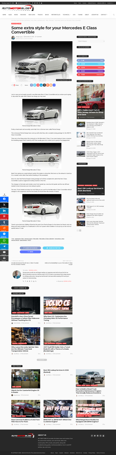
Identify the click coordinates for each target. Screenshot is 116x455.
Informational (88, 185)
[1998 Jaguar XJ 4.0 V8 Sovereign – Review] (81, 208)
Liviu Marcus (49, 323)
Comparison (81, 185)
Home (4, 15)
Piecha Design (15, 240)
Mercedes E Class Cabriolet (46, 238)
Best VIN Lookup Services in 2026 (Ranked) (90, 189)
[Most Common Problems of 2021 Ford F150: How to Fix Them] (25, 409)
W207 (29, 240)
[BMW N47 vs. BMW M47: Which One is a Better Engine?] (58, 409)
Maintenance (94, 385)
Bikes (47, 15)
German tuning (28, 238)
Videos (89, 416)
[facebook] (91, 60)
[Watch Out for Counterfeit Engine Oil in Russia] (25, 378)
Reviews (23, 15)
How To (88, 385)
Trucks (40, 15)
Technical (66, 15)
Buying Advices (85, 107)
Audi (46, 343)
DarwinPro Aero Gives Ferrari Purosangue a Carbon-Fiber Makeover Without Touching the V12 (25, 318)
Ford (14, 416)
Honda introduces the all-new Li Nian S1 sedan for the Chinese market (25, 263)
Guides (79, 107)
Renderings (59, 343)
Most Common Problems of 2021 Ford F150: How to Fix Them (25, 421)
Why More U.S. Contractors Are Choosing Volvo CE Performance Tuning (56, 318)
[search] (114, 14)
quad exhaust (23, 240)
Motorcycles (55, 15)
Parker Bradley (17, 323)
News (16, 15)
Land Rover (79, 414)
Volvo (46, 312)
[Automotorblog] (18, 8)
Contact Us (110, 3)
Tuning (80, 15)
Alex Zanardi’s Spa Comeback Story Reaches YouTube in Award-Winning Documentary (94, 134)
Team (79, 3)
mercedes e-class (59, 238)
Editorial (66, 452)
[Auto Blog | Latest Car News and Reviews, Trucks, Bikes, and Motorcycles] (23, 435)
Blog (10, 15)
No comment (26, 323)
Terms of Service (101, 452)
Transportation (22, 343)
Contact (103, 15)
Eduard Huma (17, 395)
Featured (18, 386)
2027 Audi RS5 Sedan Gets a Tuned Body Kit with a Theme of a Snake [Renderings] (57, 349)
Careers (84, 3)
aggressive (18, 238)
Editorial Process (92, 3)
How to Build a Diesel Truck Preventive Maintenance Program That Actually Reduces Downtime (88, 391)
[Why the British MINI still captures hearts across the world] (81, 200)
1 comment (39, 36)
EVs (74, 15)
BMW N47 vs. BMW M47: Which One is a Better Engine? (57, 421)
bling (22, 238)
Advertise (95, 15)
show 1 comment (19, 288)
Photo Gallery (20, 312)
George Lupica (19, 36)
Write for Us (79, 452)
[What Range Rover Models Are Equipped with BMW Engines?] (81, 216)
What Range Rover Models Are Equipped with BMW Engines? (87, 421)
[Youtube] (91, 74)
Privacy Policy (92, 452)
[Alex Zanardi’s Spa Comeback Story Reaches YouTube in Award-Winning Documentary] (81, 135)
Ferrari (14, 312)
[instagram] (91, 71)
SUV (86, 416)
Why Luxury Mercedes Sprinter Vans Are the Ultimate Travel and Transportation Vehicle (24, 349)
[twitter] (91, 63)
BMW (46, 416)
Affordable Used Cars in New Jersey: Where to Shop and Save (90, 112)
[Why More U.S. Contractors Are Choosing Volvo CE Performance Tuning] (58, 305)
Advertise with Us (101, 3)
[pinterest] (91, 67)
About (75, 3)
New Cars (32, 15)
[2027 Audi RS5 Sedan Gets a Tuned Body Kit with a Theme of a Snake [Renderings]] (58, 336)
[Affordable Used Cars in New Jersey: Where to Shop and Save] (91, 101)
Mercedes (14, 23)
